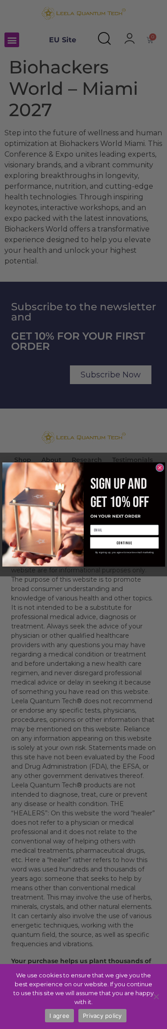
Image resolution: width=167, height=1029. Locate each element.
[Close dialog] (159, 467)
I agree (59, 1015)
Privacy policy (102, 1015)
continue (124, 542)
